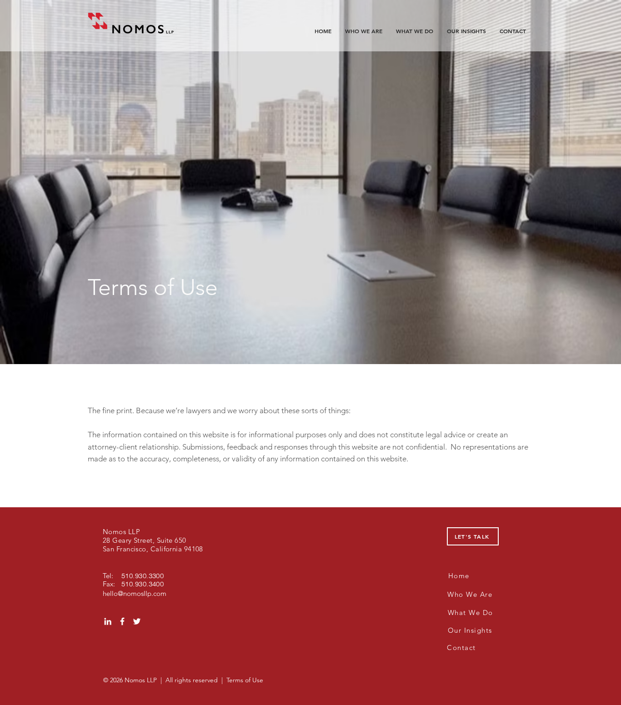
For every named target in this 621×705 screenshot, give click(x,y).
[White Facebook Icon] (122, 621)
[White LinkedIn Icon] (108, 621)
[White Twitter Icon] (137, 621)
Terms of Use (244, 680)
